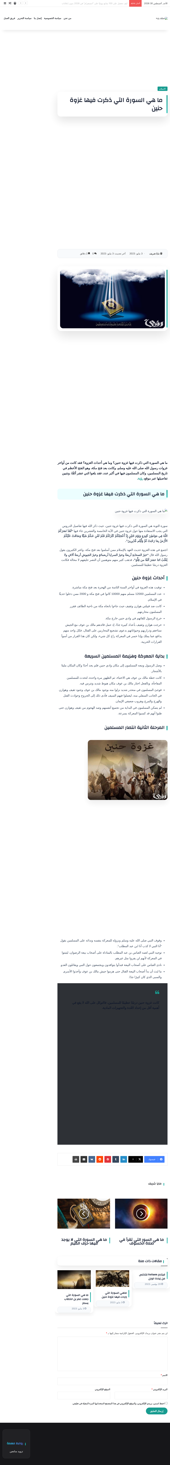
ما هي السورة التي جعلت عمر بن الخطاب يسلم (76, 1299)
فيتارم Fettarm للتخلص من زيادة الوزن (152, 1276)
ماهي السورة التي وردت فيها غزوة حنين (114, 1294)
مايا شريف (154, 253)
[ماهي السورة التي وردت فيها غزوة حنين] (112, 1278)
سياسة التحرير (24, 18)
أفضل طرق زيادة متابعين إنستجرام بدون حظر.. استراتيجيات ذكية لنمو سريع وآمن (90, 3)
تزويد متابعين (16, 1451)
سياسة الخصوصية (52, 18)
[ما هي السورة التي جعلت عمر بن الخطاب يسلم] (74, 1279)
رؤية (140, 478)
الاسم (164, 1375)
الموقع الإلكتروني (102, 1389)
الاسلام (162, 88)
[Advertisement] (112, 58)
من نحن (67, 18)
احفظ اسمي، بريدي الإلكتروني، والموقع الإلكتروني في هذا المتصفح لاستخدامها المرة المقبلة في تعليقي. (118, 1403)
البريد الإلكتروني (159, 1389)
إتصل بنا (38, 18)
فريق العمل (9, 18)
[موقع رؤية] (162, 18)
